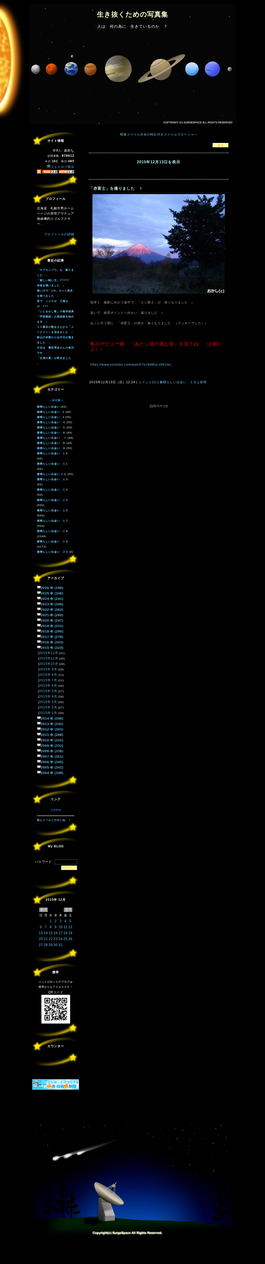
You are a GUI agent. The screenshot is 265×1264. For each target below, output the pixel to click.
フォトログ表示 (62, 167)
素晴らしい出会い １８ (178, 382)
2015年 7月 (48, 680)
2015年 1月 (48, 713)
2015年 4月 (48, 696)
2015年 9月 (48, 669)
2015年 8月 (48, 675)
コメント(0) (147, 382)
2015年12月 (48, 653)
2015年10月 (48, 664)
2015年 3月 (48, 702)
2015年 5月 (48, 691)
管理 (203, 382)
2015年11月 (48, 658)
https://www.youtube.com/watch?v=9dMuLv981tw (130, 364)
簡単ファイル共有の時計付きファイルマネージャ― (158, 134)
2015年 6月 (48, 685)
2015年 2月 (48, 707)
